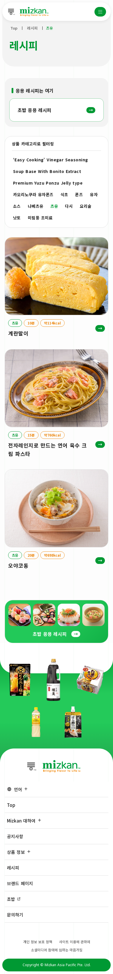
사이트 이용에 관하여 (74, 941)
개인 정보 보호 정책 (37, 941)
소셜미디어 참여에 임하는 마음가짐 (56, 949)
